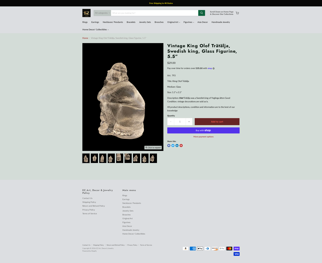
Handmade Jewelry (221, 22)
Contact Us (87, 198)
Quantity (171, 116)
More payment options (203, 136)
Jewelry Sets (145, 22)
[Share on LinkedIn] (176, 145)
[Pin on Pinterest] (181, 145)
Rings (85, 22)
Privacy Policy (88, 209)
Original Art (173, 22)
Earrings (95, 22)
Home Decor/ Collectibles (94, 29)
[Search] (201, 13)
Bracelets (131, 22)
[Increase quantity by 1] (189, 121)
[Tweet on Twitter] (172, 145)
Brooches (159, 22)
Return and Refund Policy (93, 206)
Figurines (188, 22)
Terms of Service (89, 213)
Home (85, 38)
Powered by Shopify (89, 251)
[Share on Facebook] (168, 145)
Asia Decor (202, 22)
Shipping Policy (89, 202)
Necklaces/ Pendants (113, 22)
